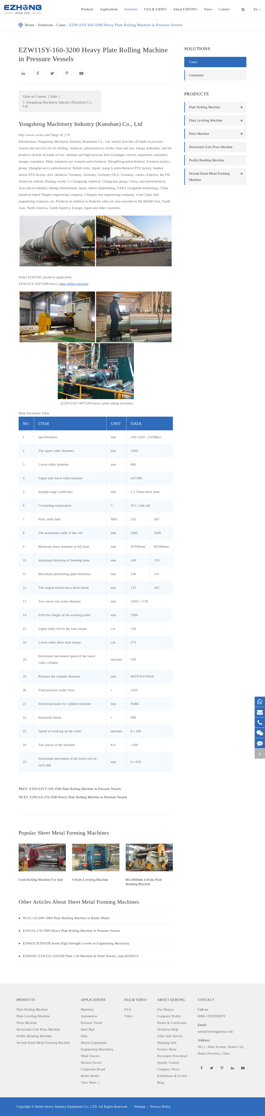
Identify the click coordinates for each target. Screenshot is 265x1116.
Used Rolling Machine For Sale (41, 879)
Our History (165, 1009)
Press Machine (199, 133)
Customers (196, 75)
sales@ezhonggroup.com (215, 1028)
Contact (224, 9)
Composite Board (93, 1069)
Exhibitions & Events (172, 1076)
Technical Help (167, 1029)
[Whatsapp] (260, 702)
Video (128, 1016)
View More (89, 1082)
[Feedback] (260, 743)
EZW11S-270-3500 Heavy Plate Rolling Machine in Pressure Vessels (78, 797)
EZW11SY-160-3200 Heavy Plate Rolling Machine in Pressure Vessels (125, 25)
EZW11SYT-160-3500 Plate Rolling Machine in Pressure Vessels (75, 789)
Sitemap (139, 1106)
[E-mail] (260, 712)
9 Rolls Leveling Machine (90, 879)
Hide (54, 96)
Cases (61, 25)
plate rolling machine (73, 284)
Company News (168, 1069)
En (256, 9)
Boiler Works (90, 1076)
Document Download (172, 1056)
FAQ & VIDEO (155, 9)
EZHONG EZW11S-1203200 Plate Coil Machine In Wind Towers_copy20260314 (81, 956)
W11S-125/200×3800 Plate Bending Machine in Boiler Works (66, 918)
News (208, 9)
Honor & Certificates (172, 1023)
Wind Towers (90, 1056)
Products (87, 9)
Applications (109, 9)
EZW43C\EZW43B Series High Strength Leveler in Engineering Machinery (76, 943)
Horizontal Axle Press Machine (211, 147)
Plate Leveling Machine (205, 120)
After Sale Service (170, 1036)
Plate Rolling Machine (204, 107)
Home (29, 25)
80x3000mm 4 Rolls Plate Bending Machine (144, 882)
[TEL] (260, 722)
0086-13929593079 (211, 1013)
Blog (160, 1082)
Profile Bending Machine (206, 160)
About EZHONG (185, 9)
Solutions (130, 9)
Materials (87, 1009)
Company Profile (169, 1016)
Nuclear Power (91, 1062)
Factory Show (167, 1049)
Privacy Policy (160, 1106)
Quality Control (168, 1062)
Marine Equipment (94, 1042)
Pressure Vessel (91, 1023)
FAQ (127, 1009)
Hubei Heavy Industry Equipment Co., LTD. (66, 1106)
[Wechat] (260, 733)
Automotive (89, 1016)
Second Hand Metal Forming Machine (209, 176)
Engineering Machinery (97, 1049)
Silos (84, 1036)
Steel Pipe (88, 1029)
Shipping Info (166, 1042)
